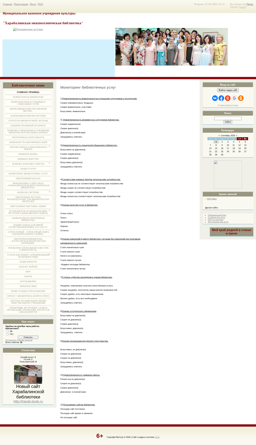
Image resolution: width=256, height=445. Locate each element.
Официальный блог (217, 215)
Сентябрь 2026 (228, 135)
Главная (7, 4)
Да (11, 331)
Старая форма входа (228, 105)
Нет (11, 334)
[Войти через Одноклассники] (241, 98)
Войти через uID (228, 90)
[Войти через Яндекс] (228, 98)
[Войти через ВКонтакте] (215, 98)
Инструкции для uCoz (218, 222)
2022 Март (212, 199)
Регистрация (21, 4)
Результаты (10, 340)
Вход (33, 4)
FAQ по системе (215, 219)
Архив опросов (25, 340)
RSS (40, 4)
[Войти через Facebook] (221, 98)
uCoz (157, 437)
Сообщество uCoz (216, 217)
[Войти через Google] (234, 98)
